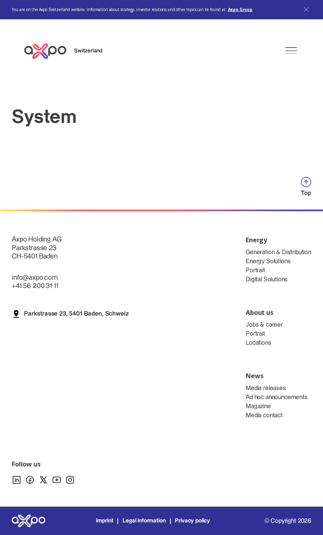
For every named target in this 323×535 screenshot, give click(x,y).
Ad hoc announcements (277, 397)
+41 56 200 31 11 (35, 285)
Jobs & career (264, 325)
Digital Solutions (267, 279)
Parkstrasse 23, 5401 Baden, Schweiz (76, 314)
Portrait (255, 270)
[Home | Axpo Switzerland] (49, 51)
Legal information (144, 521)
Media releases (266, 388)
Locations (258, 343)
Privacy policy (192, 521)
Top (306, 193)
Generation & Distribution (278, 252)
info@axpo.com (35, 277)
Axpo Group (240, 9)
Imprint (104, 521)
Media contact (264, 415)
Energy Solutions (268, 261)
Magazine (258, 406)
